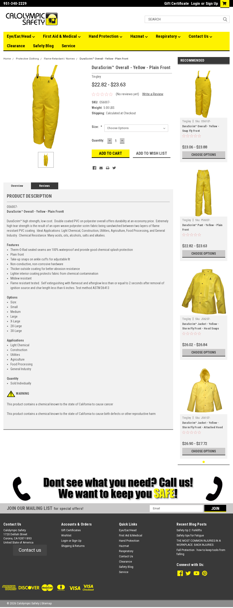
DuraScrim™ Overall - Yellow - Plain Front (104, 58)
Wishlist (66, 535)
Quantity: (98, 140)
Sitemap (46, 603)
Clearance (16, 45)
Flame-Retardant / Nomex (59, 58)
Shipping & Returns (73, 546)
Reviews (44, 185)
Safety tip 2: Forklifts (189, 530)
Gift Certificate (176, 3)
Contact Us (199, 36)
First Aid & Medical (60, 36)
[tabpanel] (204, 114)
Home (7, 58)
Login (195, 3)
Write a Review (152, 94)
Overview (17, 185)
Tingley (186, 121)
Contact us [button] (30, 550)
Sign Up (212, 3)
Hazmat (137, 36)
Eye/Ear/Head (19, 36)
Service (68, 45)
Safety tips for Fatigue (190, 535)
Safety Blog (43, 45)
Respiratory (167, 36)
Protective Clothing (27, 58)
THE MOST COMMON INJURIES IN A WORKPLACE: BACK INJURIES (199, 542)
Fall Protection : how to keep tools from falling (201, 552)
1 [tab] (204, 462)
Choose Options (203, 155)
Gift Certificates (71, 530)
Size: (97, 127)
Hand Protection (104, 36)
